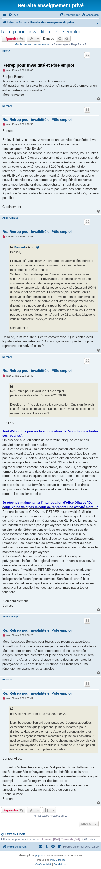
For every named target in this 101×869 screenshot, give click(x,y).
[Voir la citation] (38, 247)
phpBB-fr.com (57, 859)
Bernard (7, 105)
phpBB (39, 855)
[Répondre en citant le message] (87, 55)
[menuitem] (13, 15)
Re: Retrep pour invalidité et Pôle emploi (37, 119)
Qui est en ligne (13, 834)
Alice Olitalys (10, 218)
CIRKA (6, 51)
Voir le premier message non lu (33, 44)
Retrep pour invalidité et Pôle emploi (40, 31)
